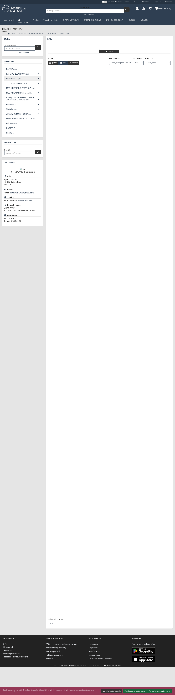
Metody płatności (53, 651)
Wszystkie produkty (50, 20)
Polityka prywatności (11, 653)
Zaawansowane (87, 15)
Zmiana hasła (94, 655)
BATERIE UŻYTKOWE (71, 20)
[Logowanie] (137, 8)
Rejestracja (168, 2)
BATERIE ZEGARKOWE (92, 20)
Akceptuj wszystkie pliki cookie (159, 691)
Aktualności (8, 647)
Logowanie (158, 2)
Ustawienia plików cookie (113, 665)
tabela (75, 63)
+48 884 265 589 (25, 200)
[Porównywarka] (144, 8)
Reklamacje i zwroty (54, 655)
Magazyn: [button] (145, 2)
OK (163, 683)
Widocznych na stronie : (56, 619)
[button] (127, 2)
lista (64, 63)
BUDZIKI (132, 20)
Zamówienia (94, 651)
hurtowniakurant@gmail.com (22, 193)
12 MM (68, 34)
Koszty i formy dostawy (56, 647)
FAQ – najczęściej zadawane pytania (61, 644)
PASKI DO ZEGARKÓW (115, 20)
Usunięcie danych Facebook (100, 658)
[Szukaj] (127, 9)
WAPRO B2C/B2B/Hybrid (68, 665)
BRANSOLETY (44, 34)
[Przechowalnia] (150, 8)
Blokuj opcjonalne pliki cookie (135, 691)
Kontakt (49, 658)
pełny (54, 63)
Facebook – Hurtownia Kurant (15, 657)
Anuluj (170, 683)
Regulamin (7, 650)
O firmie (6, 644)
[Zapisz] (38, 152)
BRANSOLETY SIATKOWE (57, 34)
